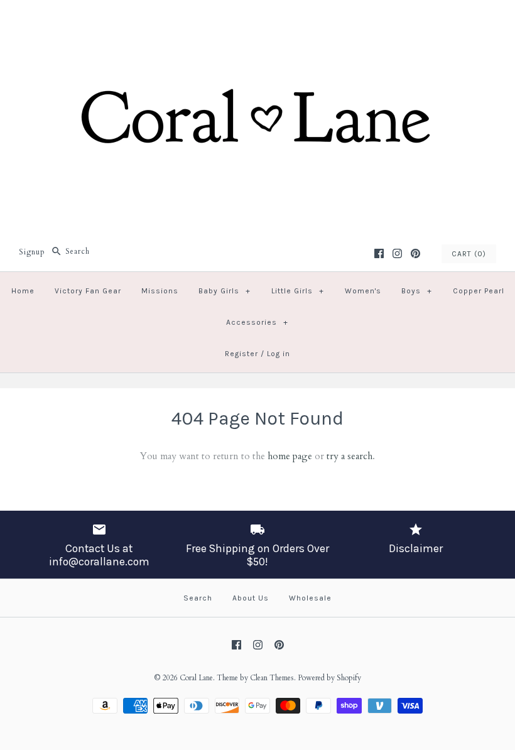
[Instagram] (397, 253)
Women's (363, 290)
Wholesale (310, 598)
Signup (32, 251)
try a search (349, 456)
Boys (416, 290)
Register (241, 353)
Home (23, 290)
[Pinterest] (415, 253)
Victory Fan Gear (88, 290)
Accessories (257, 322)
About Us (250, 598)
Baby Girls (224, 290)
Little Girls (297, 290)
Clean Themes (272, 678)
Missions (159, 290)
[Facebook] (379, 253)
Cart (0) (469, 253)
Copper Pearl (478, 290)
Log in (278, 353)
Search (197, 598)
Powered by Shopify (329, 678)
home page (290, 456)
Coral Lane (196, 678)
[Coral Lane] (257, 20)
